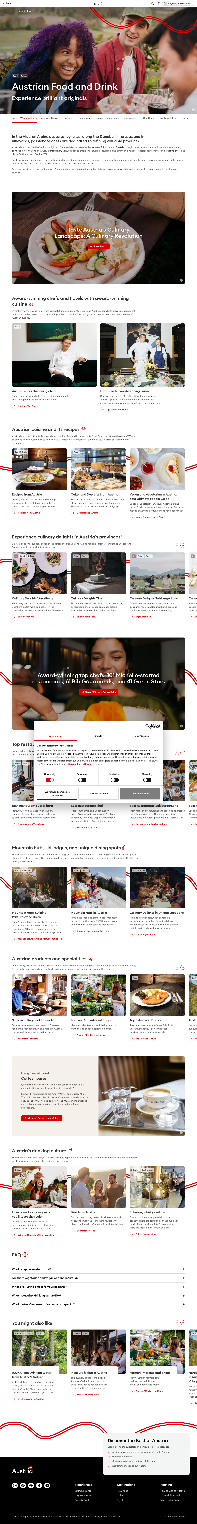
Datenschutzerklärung (80, 764)
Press (115, 1516)
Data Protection (61, 1516)
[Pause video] (181, 870)
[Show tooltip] (193, 109)
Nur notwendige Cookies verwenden (57, 794)
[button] (179, 3)
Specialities (129, 118)
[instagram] (15, 1485)
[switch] (82, 780)
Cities (120, 1495)
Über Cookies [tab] (142, 736)
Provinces (69, 118)
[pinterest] (31, 1485)
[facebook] (23, 1485)
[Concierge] (158, 3)
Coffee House (147, 118)
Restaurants (85, 118)
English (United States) (179, 3)
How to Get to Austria (172, 1490)
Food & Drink (82, 1500)
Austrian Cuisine (50, 118)
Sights (120, 1500)
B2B (105, 1516)
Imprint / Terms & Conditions (36, 1516)
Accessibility (94, 1516)
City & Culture (83, 1495)
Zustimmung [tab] (55, 736)
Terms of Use (78, 1516)
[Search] (152, 3)
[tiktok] (39, 1485)
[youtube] (47, 1485)
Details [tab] (98, 736)
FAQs (185, 118)
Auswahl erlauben (98, 793)
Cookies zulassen (140, 793)
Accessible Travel (170, 1495)
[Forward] (182, 545)
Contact (15, 1516)
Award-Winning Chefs (24, 118)
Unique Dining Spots (107, 118)
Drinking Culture (168, 118)
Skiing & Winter (83, 1490)
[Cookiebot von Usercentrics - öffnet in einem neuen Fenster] (147, 726)
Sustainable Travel (170, 1500)
